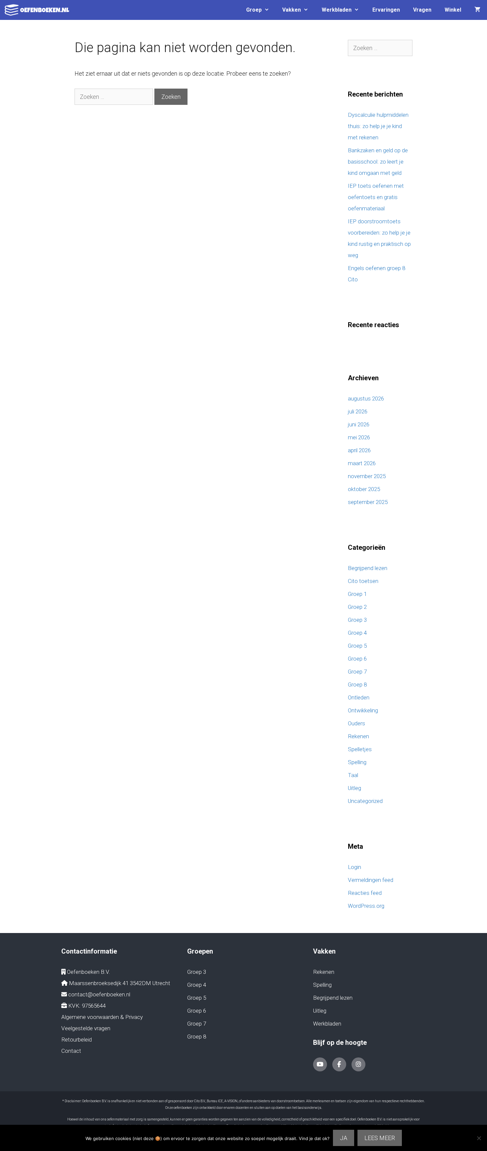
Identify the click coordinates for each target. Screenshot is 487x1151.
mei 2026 (359, 437)
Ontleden (358, 697)
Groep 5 (357, 645)
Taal (353, 775)
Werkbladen (337, 10)
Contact (71, 1050)
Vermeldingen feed (370, 880)
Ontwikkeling (363, 710)
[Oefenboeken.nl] (38, 10)
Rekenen (358, 736)
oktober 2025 (364, 489)
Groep (254, 10)
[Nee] (478, 1138)
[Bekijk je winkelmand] (477, 10)
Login (354, 867)
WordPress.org (366, 905)
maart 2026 (362, 463)
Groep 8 (357, 684)
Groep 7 (357, 671)
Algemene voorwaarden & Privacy (102, 1017)
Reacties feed (365, 893)
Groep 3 (357, 619)
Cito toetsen (363, 581)
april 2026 (359, 450)
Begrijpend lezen (367, 568)
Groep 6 (357, 658)
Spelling (357, 762)
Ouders (356, 723)
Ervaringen (386, 10)
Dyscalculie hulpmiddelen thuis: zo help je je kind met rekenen (378, 126)
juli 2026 (357, 411)
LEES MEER (379, 1137)
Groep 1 (357, 594)
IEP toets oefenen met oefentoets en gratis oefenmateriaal (376, 197)
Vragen (422, 10)
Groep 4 (357, 632)
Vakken (291, 10)
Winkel (453, 10)
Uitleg (354, 788)
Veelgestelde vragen (85, 1028)
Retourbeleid (76, 1039)
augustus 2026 (366, 398)
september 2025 (368, 502)
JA (343, 1137)
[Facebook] (339, 1064)
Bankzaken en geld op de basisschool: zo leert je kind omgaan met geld (378, 161)
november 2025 (367, 476)
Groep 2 (357, 607)
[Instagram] (358, 1064)
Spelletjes (360, 749)
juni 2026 (358, 424)
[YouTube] (320, 1064)
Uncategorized (365, 801)
